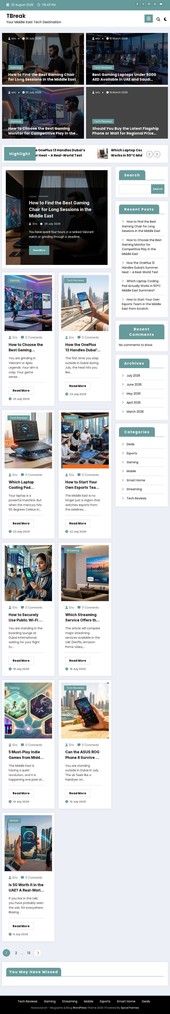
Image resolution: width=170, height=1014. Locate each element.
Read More (39, 250)
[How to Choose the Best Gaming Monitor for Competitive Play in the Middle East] (43, 112)
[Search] (158, 19)
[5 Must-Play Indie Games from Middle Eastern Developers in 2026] (28, 710)
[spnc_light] (165, 19)
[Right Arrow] (157, 154)
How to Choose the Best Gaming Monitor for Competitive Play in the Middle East (41, 131)
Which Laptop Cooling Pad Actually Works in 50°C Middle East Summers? (127, 153)
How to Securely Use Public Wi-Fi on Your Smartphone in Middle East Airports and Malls (26, 618)
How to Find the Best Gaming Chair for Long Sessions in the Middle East (42, 77)
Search (132, 175)
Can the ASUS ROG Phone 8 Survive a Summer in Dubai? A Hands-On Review (82, 755)
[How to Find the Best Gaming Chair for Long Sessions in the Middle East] (43, 59)
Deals (131, 444)
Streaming (73, 550)
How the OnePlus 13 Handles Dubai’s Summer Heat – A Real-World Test (38, 153)
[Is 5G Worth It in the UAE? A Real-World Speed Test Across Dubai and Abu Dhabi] (28, 843)
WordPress (80, 1007)
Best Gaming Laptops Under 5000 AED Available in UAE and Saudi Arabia (124, 77)
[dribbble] (149, 4)
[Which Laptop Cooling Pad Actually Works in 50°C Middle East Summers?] (28, 440)
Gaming (15, 67)
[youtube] (161, 4)
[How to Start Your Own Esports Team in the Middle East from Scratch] (85, 440)
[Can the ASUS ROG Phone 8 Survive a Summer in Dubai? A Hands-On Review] (85, 710)
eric (13, 38)
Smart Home (136, 480)
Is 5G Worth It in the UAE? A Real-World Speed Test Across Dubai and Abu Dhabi (26, 888)
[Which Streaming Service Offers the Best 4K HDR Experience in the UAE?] (85, 573)
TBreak (16, 16)
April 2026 (134, 402)
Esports (71, 417)
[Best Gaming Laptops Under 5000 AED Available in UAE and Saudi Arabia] (127, 59)
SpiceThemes (130, 1007)
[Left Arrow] (150, 154)
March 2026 (135, 412)
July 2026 (133, 376)
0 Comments (33, 337)
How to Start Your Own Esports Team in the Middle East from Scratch (82, 485)
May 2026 (134, 394)
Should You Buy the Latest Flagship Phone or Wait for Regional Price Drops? (125, 131)
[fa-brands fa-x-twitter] (143, 4)
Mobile (14, 550)
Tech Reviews (103, 67)
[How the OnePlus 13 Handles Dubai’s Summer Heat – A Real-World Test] (85, 303)
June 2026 (134, 384)
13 (28, 953)
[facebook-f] (137, 4)
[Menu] (148, 19)
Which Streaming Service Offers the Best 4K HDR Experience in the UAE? (81, 618)
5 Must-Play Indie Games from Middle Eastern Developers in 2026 (26, 755)
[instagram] (155, 4)
